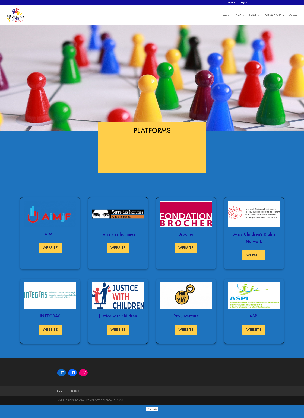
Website (50, 247)
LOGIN (231, 3)
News (225, 15)
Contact (293, 15)
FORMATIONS (273, 15)
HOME (237, 15)
